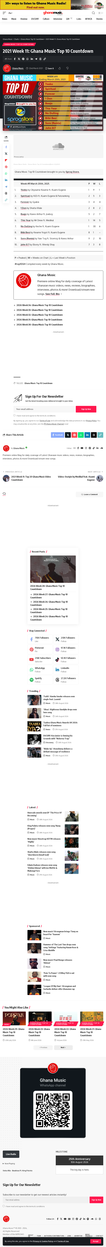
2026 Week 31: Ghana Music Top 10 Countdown (39, 319)
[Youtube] (40, 659)
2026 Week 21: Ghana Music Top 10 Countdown (90, 1032)
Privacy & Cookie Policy (43, 1241)
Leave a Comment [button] (91, 494)
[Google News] (69, 1219)
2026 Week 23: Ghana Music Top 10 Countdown (39, 1032)
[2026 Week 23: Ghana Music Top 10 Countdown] (40, 1018)
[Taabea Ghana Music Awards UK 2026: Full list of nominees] (34, 726)
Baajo (23, 214)
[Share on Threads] (40, 59)
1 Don (23, 208)
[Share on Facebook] (15, 59)
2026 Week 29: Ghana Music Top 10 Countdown (13, 1032)
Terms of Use (63, 1241)
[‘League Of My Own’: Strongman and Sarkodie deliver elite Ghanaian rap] (34, 990)
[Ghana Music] (53, 13)
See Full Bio (52, 293)
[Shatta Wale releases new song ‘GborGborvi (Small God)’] (72, 855)
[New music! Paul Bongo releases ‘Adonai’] (34, 963)
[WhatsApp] (40, 669)
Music (48, 703)
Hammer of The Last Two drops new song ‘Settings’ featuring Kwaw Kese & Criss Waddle (60, 947)
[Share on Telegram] (36, 59)
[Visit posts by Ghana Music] (6, 448)
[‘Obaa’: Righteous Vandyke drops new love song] (34, 713)
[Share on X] (19, 59)
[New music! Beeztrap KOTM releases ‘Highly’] (72, 842)
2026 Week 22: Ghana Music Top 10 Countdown (65, 1032)
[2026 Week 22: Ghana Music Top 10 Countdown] (65, 1018)
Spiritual (25, 196)
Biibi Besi (25, 232)
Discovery (49, 742)
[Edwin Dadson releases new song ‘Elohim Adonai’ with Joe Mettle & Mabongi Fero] (72, 869)
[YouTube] (82, 448)
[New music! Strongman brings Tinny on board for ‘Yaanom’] (34, 935)
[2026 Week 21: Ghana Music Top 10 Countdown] (91, 1018)
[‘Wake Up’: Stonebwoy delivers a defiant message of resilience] (34, 752)
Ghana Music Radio (20, 164)
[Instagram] (86, 448)
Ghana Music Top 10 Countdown (19, 44)
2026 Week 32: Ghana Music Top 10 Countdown (40, 314)
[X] (66, 639)
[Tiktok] (66, 659)
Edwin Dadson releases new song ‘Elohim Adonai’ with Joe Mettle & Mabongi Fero (42, 868)
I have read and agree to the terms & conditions (35, 415)
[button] (95, 1241)
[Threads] (66, 680)
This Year (26, 220)
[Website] (74, 448)
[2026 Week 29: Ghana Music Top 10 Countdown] (14, 1018)
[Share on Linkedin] (32, 59)
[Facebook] (78, 448)
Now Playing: (10, 1163)
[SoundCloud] (101, 448)
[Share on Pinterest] (23, 59)
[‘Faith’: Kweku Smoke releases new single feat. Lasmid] (34, 700)
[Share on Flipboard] (6, 160)
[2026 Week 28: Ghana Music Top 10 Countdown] (53, 569)
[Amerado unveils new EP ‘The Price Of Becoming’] (72, 816)
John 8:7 (25, 244)
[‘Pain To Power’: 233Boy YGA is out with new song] (34, 977)
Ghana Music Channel (55, 424)
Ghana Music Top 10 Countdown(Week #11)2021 (44, 164)
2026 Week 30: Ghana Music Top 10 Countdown (40, 324)
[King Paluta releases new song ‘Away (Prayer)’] (72, 829)
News (48, 729)
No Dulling (26, 226)
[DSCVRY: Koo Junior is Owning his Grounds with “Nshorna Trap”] (34, 739)
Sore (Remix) (27, 238)
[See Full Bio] (61, 294)
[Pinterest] (89, 448)
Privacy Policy (91, 421)
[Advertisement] (53, 28)
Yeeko (24, 189)
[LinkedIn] (97, 448)
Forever (25, 202)
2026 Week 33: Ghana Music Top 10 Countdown (40, 310)
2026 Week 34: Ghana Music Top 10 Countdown (40, 305)
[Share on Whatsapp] (27, 59)
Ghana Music (18, 68)
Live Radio (11, 1154)
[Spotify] (40, 680)
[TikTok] (93, 448)
